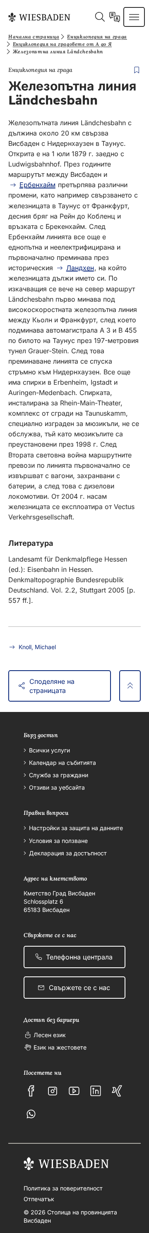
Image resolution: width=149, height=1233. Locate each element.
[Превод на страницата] (114, 17)
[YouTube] (74, 1090)
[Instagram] (52, 1090)
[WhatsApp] (31, 1114)
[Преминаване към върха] (130, 686)
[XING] (117, 1090)
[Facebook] (31, 1090)
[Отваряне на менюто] (134, 17)
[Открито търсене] (99, 17)
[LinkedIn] (95, 1090)
